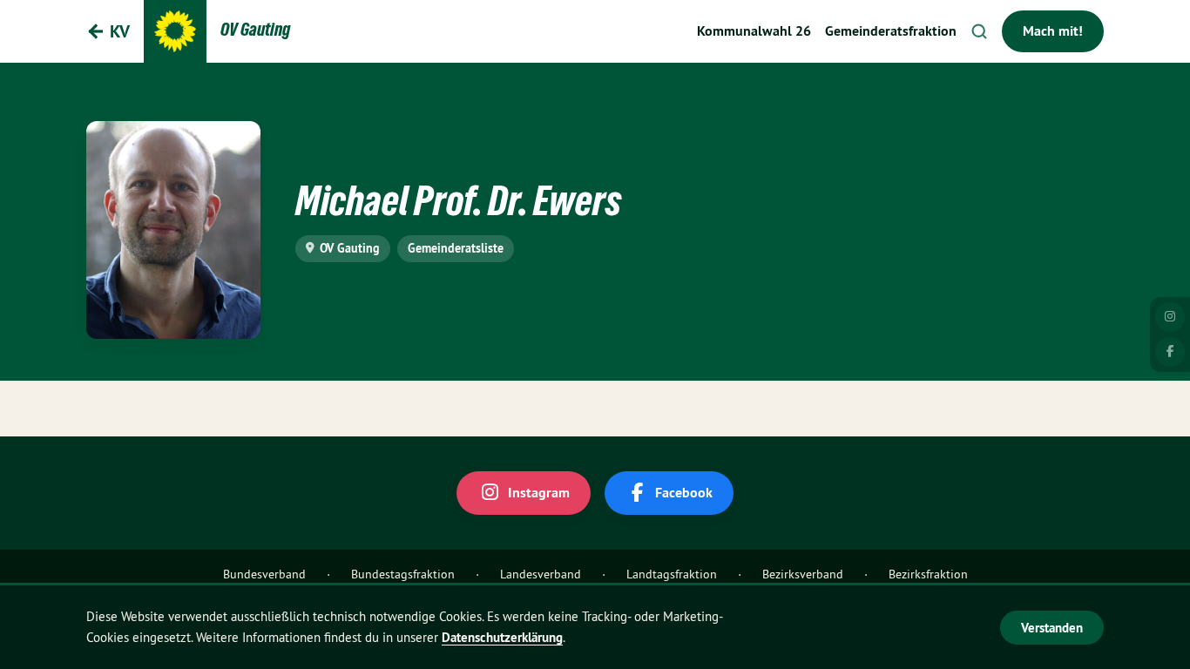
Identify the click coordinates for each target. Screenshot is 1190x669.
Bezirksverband (802, 574)
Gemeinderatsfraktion (891, 31)
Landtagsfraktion (671, 574)
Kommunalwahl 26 (754, 31)
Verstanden (1052, 627)
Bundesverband (264, 574)
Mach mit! (1053, 31)
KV (120, 31)
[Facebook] (1170, 352)
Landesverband (540, 574)
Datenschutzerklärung (502, 637)
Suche (979, 31)
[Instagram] (1170, 317)
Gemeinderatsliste (456, 248)
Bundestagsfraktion (403, 574)
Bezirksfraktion (928, 574)
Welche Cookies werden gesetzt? (876, 626)
